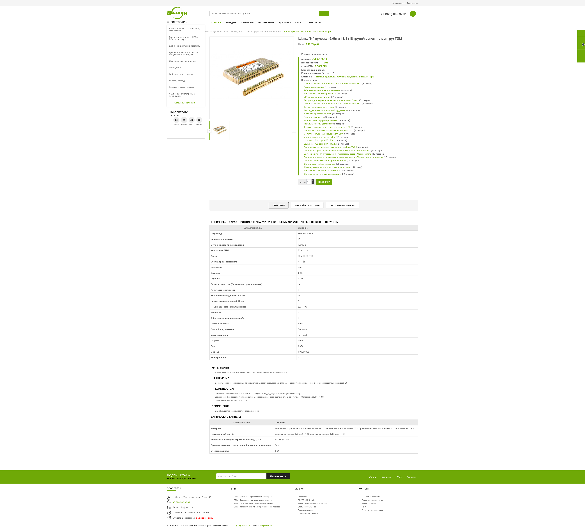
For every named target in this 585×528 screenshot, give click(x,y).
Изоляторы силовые (313, 116)
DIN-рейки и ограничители (316, 96)
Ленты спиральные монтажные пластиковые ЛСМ (328, 130)
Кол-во (303, 182)
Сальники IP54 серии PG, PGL (318, 140)
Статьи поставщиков (307, 506)
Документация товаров (308, 513)
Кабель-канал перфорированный (320, 120)
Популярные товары (342, 205)
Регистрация (412, 3)
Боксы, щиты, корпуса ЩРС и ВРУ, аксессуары (219, 31)
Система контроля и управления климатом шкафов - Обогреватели (337, 153)
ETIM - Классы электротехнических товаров (252, 500)
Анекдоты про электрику (372, 510)
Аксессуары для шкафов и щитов (264, 31)
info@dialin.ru (186, 507)
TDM (325, 62)
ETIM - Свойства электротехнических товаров (253, 503)
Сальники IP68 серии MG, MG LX (320, 143)
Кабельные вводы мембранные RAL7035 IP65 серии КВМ (332, 103)
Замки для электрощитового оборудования (325, 110)
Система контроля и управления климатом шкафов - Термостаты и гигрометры (343, 157)
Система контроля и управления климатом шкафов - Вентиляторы (336, 150)
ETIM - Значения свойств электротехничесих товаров (257, 506)
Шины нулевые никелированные (319, 93)
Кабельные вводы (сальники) (318, 123)
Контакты (411, 476)
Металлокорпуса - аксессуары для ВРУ (323, 133)
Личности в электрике (371, 496)
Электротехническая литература (312, 503)
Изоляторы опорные (313, 86)
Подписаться (278, 476)
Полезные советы (306, 510)
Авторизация (398, 3)
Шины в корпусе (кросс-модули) (319, 163)
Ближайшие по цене (307, 205)
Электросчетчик (369, 503)
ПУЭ (364, 506)
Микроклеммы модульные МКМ (319, 136)
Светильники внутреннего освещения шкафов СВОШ (330, 147)
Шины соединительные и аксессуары (322, 173)
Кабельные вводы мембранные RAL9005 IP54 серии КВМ (332, 83)
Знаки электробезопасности (317, 113)
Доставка (386, 476)
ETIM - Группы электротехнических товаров (252, 496)
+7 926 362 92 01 (181, 502)
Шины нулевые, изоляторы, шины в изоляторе (307, 31)
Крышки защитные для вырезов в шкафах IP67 (327, 126)
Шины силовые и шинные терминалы (322, 170)
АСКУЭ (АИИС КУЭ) (306, 500)
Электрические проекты (372, 500)
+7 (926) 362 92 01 (393, 14)
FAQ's (399, 476)
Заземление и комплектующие (318, 106)
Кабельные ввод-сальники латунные (321, 90)
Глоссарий (302, 496)
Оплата (372, 476)
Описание (279, 205)
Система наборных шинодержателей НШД (324, 160)
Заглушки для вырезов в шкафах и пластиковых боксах (331, 100)
